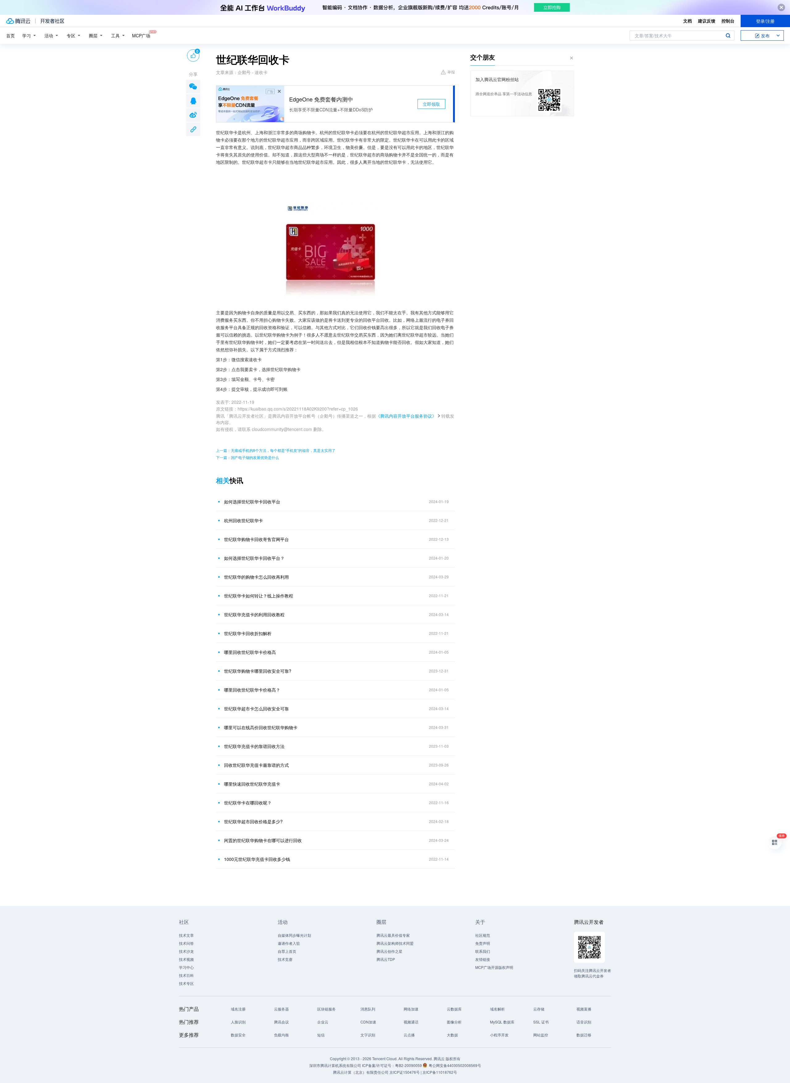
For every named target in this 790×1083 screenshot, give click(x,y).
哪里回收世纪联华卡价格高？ (252, 690)
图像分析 (454, 1021)
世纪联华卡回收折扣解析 (248, 633)
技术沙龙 (186, 951)
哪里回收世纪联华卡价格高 (250, 652)
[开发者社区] (52, 21)
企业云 (322, 1021)
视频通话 (411, 1021)
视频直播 (583, 1008)
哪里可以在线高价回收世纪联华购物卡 (260, 727)
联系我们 (482, 951)
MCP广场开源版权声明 (494, 967)
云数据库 (454, 1008)
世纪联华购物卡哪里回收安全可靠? (257, 671)
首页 (10, 35)
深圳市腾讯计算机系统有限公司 (335, 1065)
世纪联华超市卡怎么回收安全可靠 (256, 708)
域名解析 (497, 1008)
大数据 (452, 1034)
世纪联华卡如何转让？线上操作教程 (258, 596)
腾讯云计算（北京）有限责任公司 (361, 1072)
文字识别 (367, 1034)
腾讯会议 (281, 1021)
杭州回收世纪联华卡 (243, 520)
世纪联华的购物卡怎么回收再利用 (256, 577)
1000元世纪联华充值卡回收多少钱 (257, 859)
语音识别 (583, 1021)
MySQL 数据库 (502, 1021)
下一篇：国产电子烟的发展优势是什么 (247, 457)
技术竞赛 (285, 959)
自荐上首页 (287, 951)
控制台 (727, 21)
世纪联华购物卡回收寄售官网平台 (256, 539)
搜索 (728, 35)
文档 (687, 21)
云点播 (409, 1034)
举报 (451, 71)
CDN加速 (368, 1021)
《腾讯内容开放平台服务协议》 (406, 416)
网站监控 (540, 1034)
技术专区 (186, 983)
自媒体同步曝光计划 (294, 935)
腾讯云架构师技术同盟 (395, 943)
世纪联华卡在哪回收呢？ (248, 803)
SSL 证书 (541, 1021)
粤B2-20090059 (409, 1065)
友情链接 (482, 959)
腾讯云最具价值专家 (393, 935)
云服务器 (281, 1008)
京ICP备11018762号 (439, 1072)
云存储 (538, 1008)
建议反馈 (706, 21)
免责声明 (482, 943)
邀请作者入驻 (289, 943)
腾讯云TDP (385, 959)
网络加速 (411, 1008)
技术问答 (186, 943)
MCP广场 (141, 35)
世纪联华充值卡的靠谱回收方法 (254, 746)
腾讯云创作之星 (389, 951)
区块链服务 (326, 1008)
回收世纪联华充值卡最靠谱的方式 (256, 765)
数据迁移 (583, 1034)
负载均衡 (281, 1034)
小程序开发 (499, 1034)
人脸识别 (238, 1021)
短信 (321, 1034)
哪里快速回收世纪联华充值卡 (252, 784)
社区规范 (482, 935)
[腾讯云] (18, 21)
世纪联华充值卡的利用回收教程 (254, 614)
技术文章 (186, 935)
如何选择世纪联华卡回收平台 (252, 501)
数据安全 (238, 1034)
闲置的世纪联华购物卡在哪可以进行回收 (263, 840)
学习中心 (186, 967)
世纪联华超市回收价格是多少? (253, 821)
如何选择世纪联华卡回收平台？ (254, 558)
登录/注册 (765, 21)
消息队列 (367, 1008)
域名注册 (238, 1008)
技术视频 (186, 959)
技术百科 (186, 975)
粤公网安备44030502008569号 (455, 1065)
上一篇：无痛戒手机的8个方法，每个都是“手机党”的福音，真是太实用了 (275, 450)
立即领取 (431, 104)
